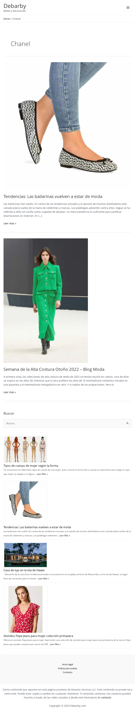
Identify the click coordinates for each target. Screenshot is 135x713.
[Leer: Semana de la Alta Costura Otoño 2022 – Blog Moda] (46, 300)
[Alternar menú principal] (128, 7)
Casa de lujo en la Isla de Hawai (24, 570)
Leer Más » (42, 474)
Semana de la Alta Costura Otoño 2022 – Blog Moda (54, 369)
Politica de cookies (67, 668)
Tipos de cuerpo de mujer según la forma (31, 466)
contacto (106, 697)
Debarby (15, 5)
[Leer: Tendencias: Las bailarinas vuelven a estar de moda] (67, 126)
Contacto (67, 672)
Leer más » (10, 224)
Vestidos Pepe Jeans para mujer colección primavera (38, 636)
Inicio (7, 18)
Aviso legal (67, 664)
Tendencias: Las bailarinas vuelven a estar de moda (53, 196)
